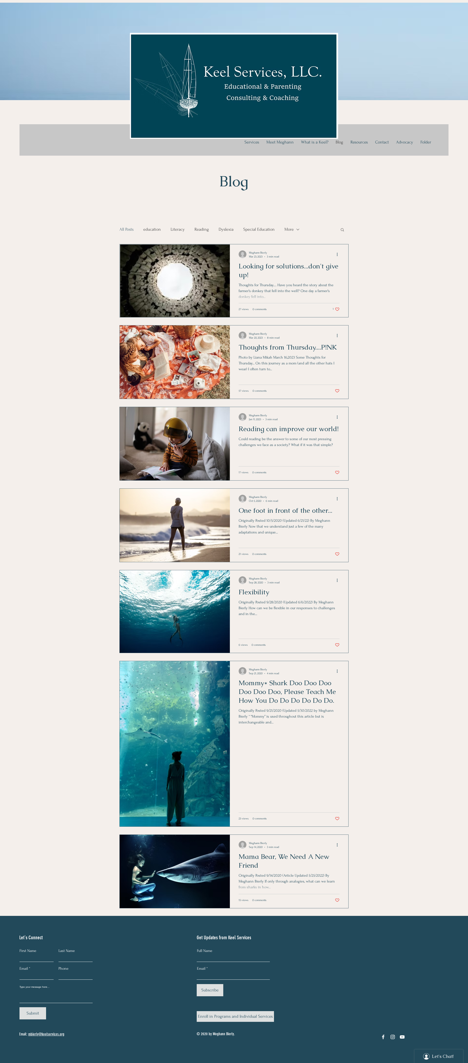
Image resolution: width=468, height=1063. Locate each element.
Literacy (178, 229)
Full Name (204, 951)
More (289, 229)
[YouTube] (402, 1037)
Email (24, 968)
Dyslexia (226, 229)
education (152, 229)
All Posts (126, 229)
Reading (202, 229)
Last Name (66, 951)
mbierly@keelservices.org (46, 1034)
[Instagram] (393, 1037)
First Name (28, 951)
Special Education (259, 229)
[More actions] (339, 254)
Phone (63, 968)
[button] (342, 230)
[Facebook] (383, 1037)
